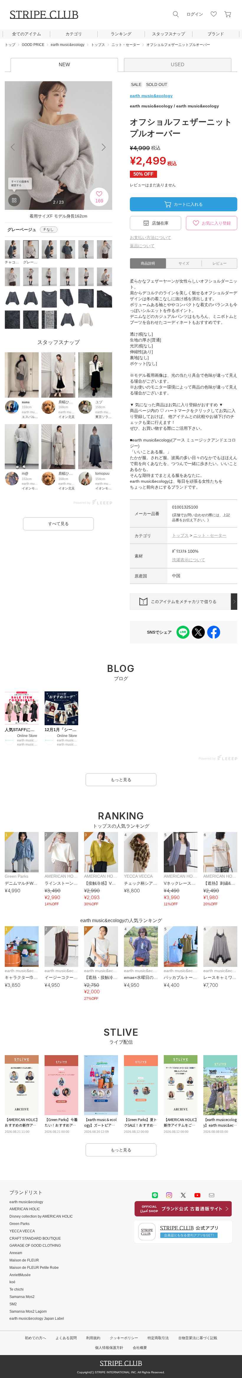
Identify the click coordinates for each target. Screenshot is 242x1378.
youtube (197, 1195)
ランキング (121, 33)
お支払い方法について (150, 237)
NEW (64, 64)
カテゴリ (74, 33)
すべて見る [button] (58, 523)
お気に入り (213, 14)
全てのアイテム (26, 33)
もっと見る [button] (121, 779)
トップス (180, 535)
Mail (212, 1195)
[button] (104, 147)
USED (177, 64)
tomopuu (102, 473)
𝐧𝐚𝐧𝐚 (26, 402)
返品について (142, 245)
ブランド (215, 33)
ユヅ (98, 402)
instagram (169, 1195)
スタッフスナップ (168, 33)
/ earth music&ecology (174, 106)
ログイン (195, 14)
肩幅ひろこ (66, 402)
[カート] (227, 14)
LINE (155, 1195)
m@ (25, 473)
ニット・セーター (209, 535)
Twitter (183, 1195)
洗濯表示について (188, 559)
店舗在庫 (160, 223)
